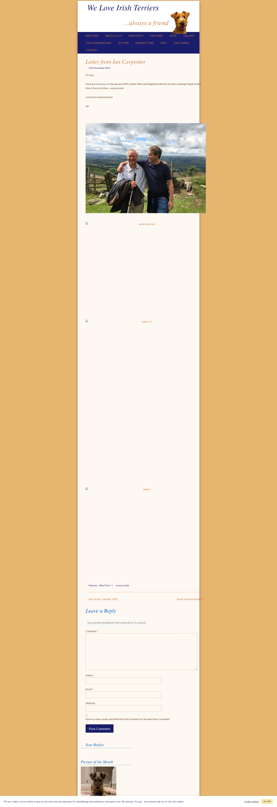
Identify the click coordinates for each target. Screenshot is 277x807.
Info (163, 42)
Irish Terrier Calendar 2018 (103, 599)
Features (156, 35)
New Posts (136, 35)
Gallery (189, 35)
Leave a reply (122, 585)
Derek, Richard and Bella (190, 599)
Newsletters (145, 42)
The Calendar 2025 (98, 42)
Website (90, 703)
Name (90, 675)
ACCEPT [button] (267, 801)
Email (89, 689)
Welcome (92, 35)
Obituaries (181, 42)
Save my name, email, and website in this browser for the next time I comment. (128, 718)
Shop (173, 35)
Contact (92, 49)
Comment (92, 631)
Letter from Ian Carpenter (116, 61)
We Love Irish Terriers (123, 7)
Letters (123, 42)
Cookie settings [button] (251, 801)
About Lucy (113, 35)
